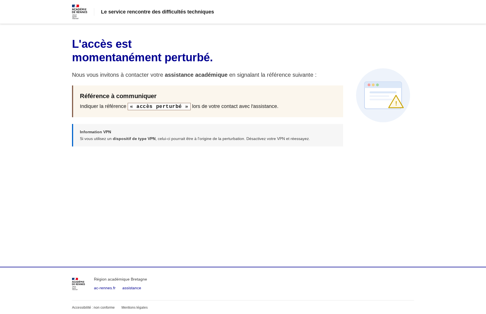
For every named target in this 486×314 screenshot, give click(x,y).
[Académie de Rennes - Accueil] (78, 284)
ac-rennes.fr (105, 288)
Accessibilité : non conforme (93, 308)
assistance (131, 288)
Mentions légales (135, 308)
